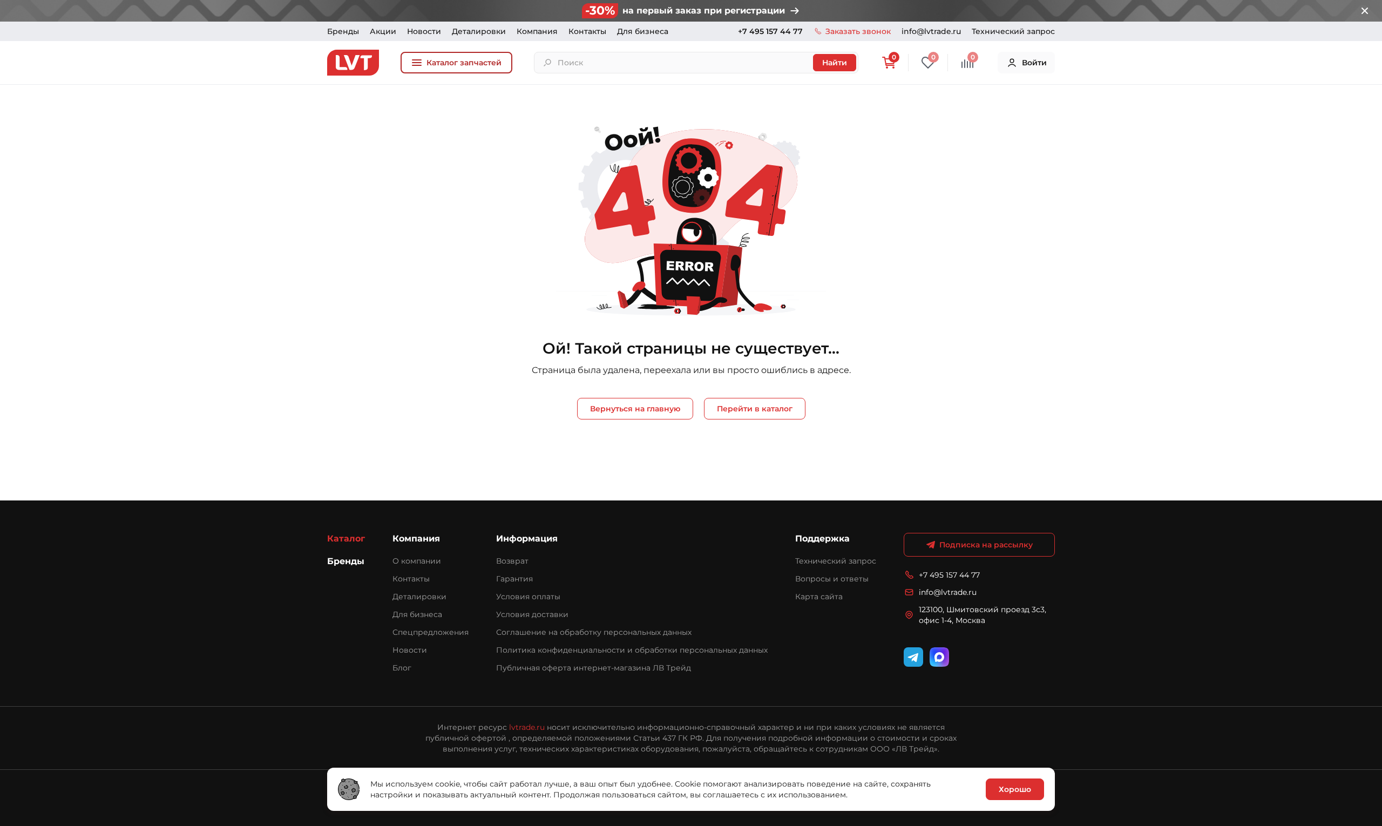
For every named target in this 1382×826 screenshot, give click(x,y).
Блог (401, 668)
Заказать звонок (858, 31)
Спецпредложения (430, 632)
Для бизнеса (642, 31)
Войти (1034, 62)
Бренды (343, 31)
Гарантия (514, 579)
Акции (383, 31)
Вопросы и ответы (832, 579)
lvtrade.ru (527, 727)
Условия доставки (532, 614)
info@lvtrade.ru (931, 31)
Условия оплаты (528, 596)
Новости (424, 31)
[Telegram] (913, 657)
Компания (537, 31)
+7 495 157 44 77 (770, 31)
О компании (416, 561)
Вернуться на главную (635, 409)
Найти (834, 62)
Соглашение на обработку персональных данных (594, 632)
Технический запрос (1013, 31)
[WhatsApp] (939, 657)
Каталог (346, 538)
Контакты (587, 31)
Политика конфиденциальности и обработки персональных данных (632, 650)
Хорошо (1015, 789)
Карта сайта (819, 596)
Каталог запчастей (464, 62)
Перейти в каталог (754, 409)
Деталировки (479, 31)
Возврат (512, 561)
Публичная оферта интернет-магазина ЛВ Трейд (593, 668)
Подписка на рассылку (986, 545)
